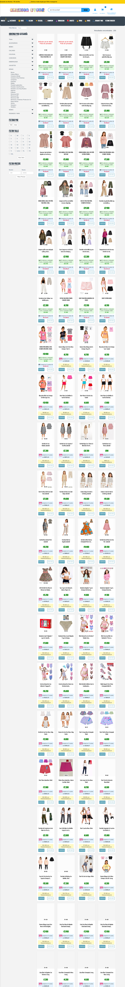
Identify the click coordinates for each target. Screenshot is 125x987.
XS (30, 151)
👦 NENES (87, 21)
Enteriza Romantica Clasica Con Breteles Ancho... (66, 685)
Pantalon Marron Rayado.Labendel (66, 541)
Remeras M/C (15, 94)
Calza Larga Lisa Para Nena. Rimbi (86, 781)
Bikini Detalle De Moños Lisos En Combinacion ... (86, 685)
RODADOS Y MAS (14, 113)
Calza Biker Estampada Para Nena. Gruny (106, 973)
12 (17, 145)
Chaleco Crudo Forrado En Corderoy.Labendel (107, 493)
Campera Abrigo (15, 76)
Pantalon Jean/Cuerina (17, 87)
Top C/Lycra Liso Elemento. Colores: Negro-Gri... (66, 589)
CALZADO (12, 50)
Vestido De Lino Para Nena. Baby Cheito (45, 733)
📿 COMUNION (49, 21)
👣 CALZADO (29, 21)
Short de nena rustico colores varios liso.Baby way (86, 105)
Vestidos (13, 107)
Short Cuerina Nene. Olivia (86, 828)
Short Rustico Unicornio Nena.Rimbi (106, 781)
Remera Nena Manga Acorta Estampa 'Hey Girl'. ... (86, 348)
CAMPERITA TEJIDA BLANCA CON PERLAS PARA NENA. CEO (46, 56)
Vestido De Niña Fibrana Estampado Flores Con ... (86, 541)
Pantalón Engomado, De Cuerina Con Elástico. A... (106, 829)
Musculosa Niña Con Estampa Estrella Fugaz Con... (45, 397)
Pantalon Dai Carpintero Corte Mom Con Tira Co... (46, 829)
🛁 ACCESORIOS (11, 21)
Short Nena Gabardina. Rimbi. (46, 780)
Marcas (3, 21)
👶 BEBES (21, 21)
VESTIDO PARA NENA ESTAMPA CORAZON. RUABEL (66, 299)
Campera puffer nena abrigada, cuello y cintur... (45, 250)
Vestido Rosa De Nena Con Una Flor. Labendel (107, 541)
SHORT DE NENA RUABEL (107, 298)
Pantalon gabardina (16, 85)
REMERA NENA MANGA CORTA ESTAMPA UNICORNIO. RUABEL (45, 348)
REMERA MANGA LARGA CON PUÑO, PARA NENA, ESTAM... (45, 202)
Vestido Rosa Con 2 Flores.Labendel (106, 445)
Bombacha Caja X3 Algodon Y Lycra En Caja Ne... (45, 637)
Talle (11, 125)
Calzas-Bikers (15, 74)
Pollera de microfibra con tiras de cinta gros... (86, 56)
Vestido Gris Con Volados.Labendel (46, 445)
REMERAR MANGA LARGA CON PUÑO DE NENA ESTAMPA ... (86, 153)
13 (23, 145)
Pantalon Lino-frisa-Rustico (18, 88)
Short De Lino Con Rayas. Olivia (86, 876)
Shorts (13, 103)
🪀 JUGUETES (70, 21)
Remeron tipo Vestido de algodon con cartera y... (45, 153)
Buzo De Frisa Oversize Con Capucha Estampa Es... (45, 877)
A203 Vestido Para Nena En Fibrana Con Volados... (45, 589)
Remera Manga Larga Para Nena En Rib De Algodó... (45, 925)
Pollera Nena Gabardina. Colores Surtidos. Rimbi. (66, 781)
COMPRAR (41, 77)
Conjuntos (14, 79)
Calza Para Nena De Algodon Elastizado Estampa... (66, 925)
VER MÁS (50, 77)
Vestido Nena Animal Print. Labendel (45, 541)
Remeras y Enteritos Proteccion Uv (21, 99)
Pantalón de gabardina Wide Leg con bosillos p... (106, 202)
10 (29, 141)
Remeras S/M (15, 98)
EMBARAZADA (13, 61)
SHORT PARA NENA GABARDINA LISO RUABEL (86, 299)
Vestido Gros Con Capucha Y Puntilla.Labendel (66, 445)
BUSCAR (85, 10)
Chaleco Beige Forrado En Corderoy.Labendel (86, 493)
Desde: (11, 170)
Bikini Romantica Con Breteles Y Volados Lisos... (86, 637)
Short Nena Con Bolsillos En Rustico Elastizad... (66, 397)
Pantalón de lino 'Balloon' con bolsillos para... (46, 299)
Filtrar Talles (21, 157)
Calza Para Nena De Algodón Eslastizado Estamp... (86, 925)
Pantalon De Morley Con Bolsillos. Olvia (66, 877)
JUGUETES (12, 65)
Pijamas (13, 90)
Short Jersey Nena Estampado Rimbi (86, 733)
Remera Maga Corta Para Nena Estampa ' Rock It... (66, 348)
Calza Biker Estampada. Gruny (86, 972)
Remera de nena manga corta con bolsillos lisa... (46, 105)
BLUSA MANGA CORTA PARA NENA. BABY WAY (66, 153)
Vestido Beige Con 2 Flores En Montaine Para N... (86, 445)
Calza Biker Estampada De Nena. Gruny (66, 973)
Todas (10, 39)
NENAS (11, 69)
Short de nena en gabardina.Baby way (107, 56)
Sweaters (13, 105)
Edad (15, 125)
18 (17, 148)
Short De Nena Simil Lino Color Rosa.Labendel (46, 493)
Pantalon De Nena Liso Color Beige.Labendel (66, 493)
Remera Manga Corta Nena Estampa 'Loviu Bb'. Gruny (106, 877)
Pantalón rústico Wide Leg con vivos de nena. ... (86, 250)
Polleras (13, 92)
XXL (12, 154)
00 (17, 135)
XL (24, 151)
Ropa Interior (14, 101)
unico (18, 151)
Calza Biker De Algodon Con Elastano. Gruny (45, 973)
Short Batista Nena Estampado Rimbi (107, 733)
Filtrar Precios (21, 176)
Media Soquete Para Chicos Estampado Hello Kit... (107, 685)
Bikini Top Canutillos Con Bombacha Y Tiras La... (106, 637)
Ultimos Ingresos (110, 21)
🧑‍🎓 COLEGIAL (39, 21)
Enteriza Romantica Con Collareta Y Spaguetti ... (45, 685)
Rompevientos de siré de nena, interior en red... (107, 250)
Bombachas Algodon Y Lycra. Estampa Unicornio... (106, 589)
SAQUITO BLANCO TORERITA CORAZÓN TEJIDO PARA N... (66, 56)
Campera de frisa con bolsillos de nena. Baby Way (66, 202)
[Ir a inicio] (111, 9)
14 (29, 145)
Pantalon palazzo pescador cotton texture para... (66, 105)
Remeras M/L (15, 96)
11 (11, 145)
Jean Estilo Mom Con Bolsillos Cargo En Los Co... (66, 829)
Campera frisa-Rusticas (17, 78)
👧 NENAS (79, 21)
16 (11, 148)
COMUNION (12, 58)
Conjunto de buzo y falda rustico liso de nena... (107, 105)
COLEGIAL (12, 54)
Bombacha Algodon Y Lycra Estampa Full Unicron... (86, 589)
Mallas (13, 83)
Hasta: (24, 170)
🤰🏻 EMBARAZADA (59, 21)
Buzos (12, 72)
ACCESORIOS (13, 43)
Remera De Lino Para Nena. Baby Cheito (66, 733)
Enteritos (13, 81)
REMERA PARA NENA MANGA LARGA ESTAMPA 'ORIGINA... (106, 153)
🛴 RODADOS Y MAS (98, 21)
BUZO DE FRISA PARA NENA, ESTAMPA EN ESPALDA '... (86, 202)
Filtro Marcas (12, 28)
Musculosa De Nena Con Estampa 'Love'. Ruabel (106, 348)
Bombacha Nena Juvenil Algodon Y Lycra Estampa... (66, 637)
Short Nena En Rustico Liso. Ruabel (86, 397)
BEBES (11, 47)
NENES (11, 109)
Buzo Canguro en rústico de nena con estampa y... (66, 250)
